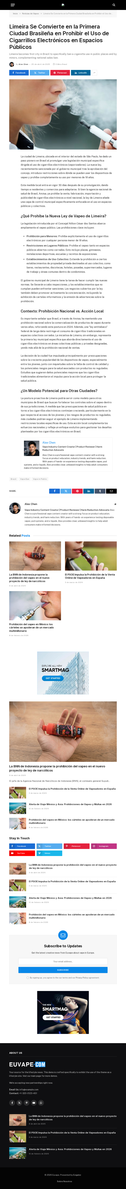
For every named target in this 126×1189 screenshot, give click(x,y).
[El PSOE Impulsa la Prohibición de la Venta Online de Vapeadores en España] (91, 556)
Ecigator (77, 1175)
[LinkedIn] (12, 178)
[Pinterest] (12, 186)
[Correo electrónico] (12, 193)
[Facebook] (12, 164)
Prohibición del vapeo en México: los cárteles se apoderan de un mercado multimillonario (31, 628)
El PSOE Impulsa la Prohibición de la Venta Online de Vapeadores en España (90, 576)
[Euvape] (63, 5)
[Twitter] (12, 171)
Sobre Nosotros (64, 1181)
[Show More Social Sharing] (94, 72)
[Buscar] (113, 5)
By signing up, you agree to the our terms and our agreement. (64, 978)
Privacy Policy (82, 978)
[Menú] (13, 5)
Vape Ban (24, 479)
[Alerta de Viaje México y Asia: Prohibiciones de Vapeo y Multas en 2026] (17, 808)
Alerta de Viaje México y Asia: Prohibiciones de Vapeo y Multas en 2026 (70, 804)
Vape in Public (40, 479)
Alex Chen (23, 64)
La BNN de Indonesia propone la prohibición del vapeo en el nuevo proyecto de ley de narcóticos (29, 578)
